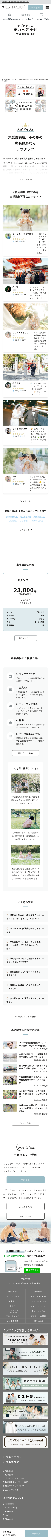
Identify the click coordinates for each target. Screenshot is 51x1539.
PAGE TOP (25, 1279)
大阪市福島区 (25, 517)
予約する (35, 7)
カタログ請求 (25, 1216)
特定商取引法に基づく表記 (16, 1482)
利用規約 (9, 1474)
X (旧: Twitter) (11, 1508)
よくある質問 (25, 1206)
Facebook (9, 1511)
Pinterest (9, 1519)
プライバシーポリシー (14, 1478)
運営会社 (9, 1471)
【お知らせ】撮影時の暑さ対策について (15, 2)
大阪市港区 (24, 521)
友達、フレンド (12, 1316)
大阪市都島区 (12, 517)
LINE (7, 1515)
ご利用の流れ (12, 1292)
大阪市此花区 (39, 517)
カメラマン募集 (11, 1490)
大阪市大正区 (37, 521)
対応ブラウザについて (14, 1486)
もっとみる (24, 529)
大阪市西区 (13, 521)
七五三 (13, 1306)
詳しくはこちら (25, 638)
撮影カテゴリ (14, 1457)
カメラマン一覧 (12, 1296)
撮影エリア (12, 1462)
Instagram (9, 1504)
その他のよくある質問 (25, 1016)
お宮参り (12, 1301)
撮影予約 (36, 1533)
